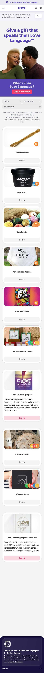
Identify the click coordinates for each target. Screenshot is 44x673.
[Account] (36, 8)
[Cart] (40, 8)
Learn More (26, 17)
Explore (22, 418)
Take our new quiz (22, 92)
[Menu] (3, 8)
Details (22, 161)
